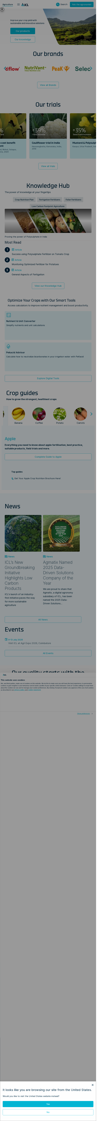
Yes (48, 1104)
